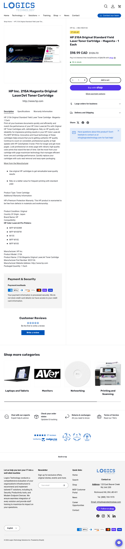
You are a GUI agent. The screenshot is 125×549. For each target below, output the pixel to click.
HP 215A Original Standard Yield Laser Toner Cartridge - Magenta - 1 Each (28, 21)
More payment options (95, 94)
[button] (119, 6)
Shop (74, 485)
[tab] (9, 111)
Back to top (62, 457)
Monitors (47, 390)
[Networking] (78, 374)
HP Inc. (72, 28)
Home (6, 15)
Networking (78, 390)
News (66, 15)
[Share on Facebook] (82, 122)
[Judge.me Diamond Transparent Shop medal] (67, 437)
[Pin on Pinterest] (87, 122)
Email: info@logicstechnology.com (106, 502)
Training (47, 15)
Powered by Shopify (37, 540)
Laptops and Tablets (17, 390)
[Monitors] (47, 374)
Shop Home (8, 21)
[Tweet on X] (78, 122)
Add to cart (105, 80)
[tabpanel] (33, 192)
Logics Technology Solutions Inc (19, 540)
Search (75, 480)
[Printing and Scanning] (108, 374)
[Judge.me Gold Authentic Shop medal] (77, 437)
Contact (75, 15)
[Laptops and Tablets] (17, 374)
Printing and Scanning (108, 392)
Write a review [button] (33, 332)
